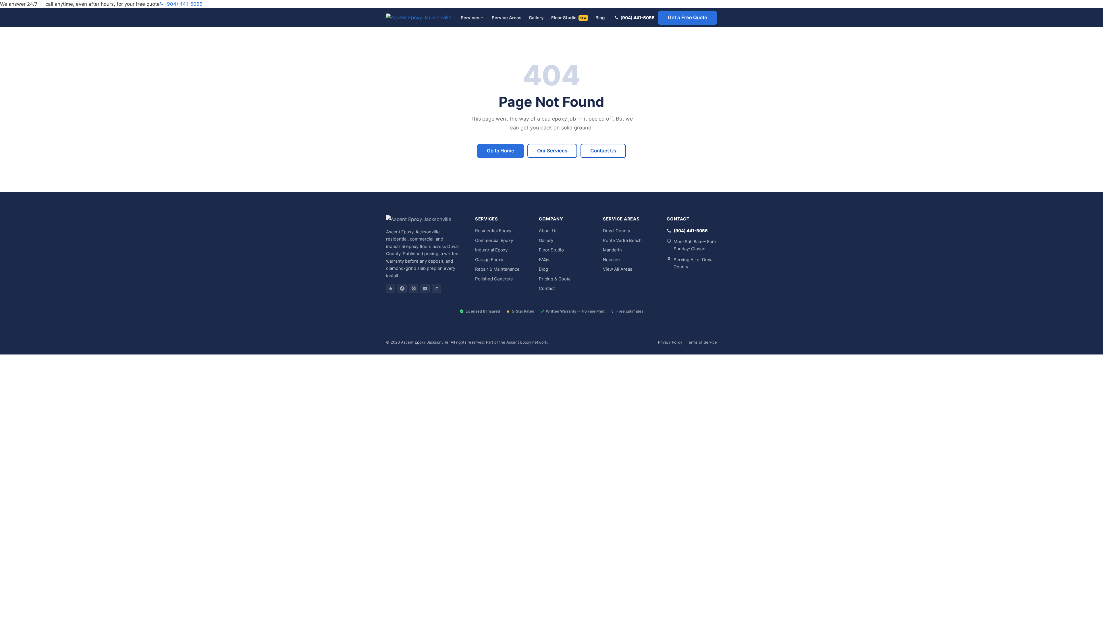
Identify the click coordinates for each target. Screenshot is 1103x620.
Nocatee (611, 259)
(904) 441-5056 (183, 4)
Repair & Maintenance (497, 269)
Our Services (552, 151)
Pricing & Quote (555, 279)
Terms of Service (702, 342)
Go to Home (500, 151)
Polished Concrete (494, 279)
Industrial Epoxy (491, 250)
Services (470, 17)
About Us (548, 230)
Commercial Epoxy (494, 240)
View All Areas (617, 269)
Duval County (616, 230)
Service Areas (506, 17)
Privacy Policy (670, 342)
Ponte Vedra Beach (622, 240)
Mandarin (612, 250)
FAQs (544, 259)
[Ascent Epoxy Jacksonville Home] (418, 17)
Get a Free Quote (687, 17)
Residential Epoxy (493, 230)
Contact (547, 288)
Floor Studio (569, 17)
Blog (600, 17)
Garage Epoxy (489, 259)
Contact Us (603, 151)
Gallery (536, 17)
